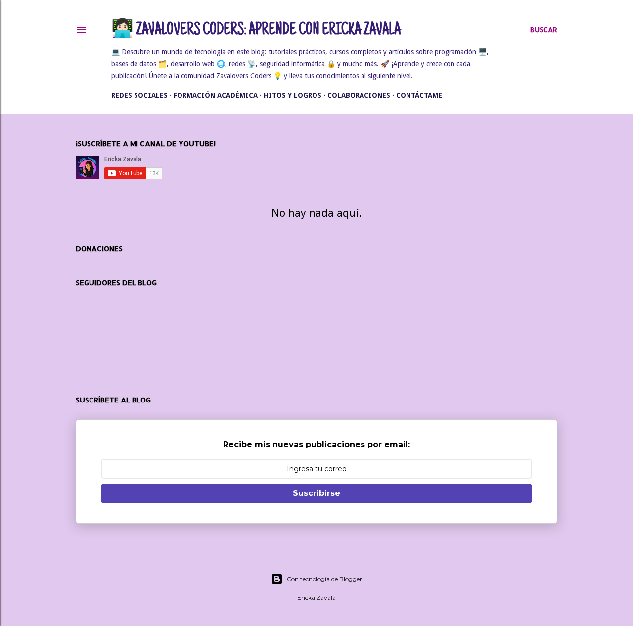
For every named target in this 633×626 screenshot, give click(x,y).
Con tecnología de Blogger (324, 578)
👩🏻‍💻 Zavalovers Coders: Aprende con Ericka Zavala (256, 31)
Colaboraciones (358, 95)
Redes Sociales (139, 95)
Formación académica (216, 95)
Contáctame (419, 95)
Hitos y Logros (292, 95)
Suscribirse (316, 493)
